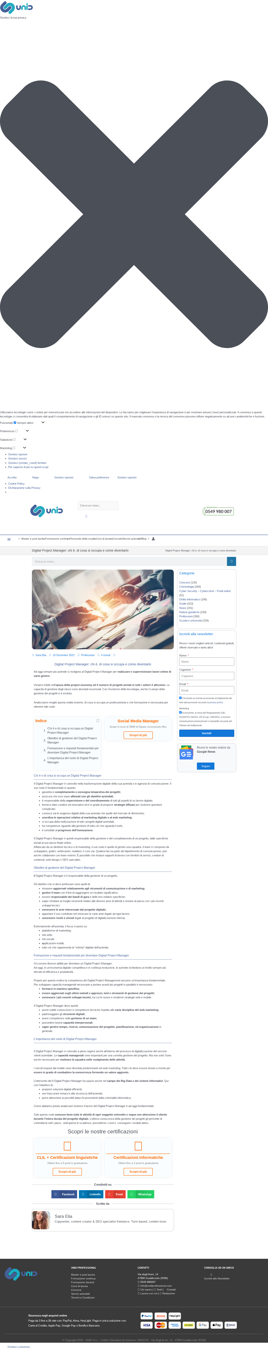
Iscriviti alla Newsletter (217, 1278)
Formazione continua (83, 1278)
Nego (35, 477)
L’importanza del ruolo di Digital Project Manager (72, 760)
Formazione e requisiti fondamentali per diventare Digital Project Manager (73, 750)
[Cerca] (231, 561)
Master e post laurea (83, 1274)
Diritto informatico (189, 599)
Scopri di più (138, 735)
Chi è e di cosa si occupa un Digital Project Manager (70, 730)
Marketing (184, 708)
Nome (183, 655)
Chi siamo (146, 1289)
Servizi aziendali (80, 1293)
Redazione (168, 1293)
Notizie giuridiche (189, 612)
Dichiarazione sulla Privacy (24, 487)
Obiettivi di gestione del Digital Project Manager (72, 740)
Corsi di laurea (79, 1286)
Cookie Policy (16, 483)
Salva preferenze (99, 477)
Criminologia (186, 586)
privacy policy (216, 702)
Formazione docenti (82, 1282)
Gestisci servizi (17, 458)
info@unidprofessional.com (156, 1285)
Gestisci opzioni (17, 454)
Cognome (185, 669)
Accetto (12, 477)
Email (183, 684)
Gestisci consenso (18, 1346)
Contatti (171, 1289)
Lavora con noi (149, 1293)
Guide (182, 603)
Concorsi (184, 582)
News (182, 607)
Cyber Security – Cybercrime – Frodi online (205, 591)
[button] (134, 215)
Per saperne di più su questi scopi (28, 467)
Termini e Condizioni (82, 1297)
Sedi (159, 1289)
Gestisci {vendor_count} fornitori (27, 462)
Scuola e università (190, 620)
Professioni (87, 655)
